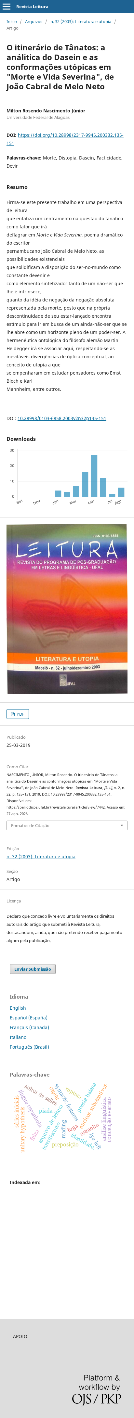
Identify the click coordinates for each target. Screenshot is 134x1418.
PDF (20, 714)
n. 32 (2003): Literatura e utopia (80, 21)
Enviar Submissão (32, 969)
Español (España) (28, 1018)
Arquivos (33, 21)
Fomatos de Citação (30, 825)
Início (12, 21)
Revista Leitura (32, 6)
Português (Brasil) (29, 1047)
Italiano (18, 1037)
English (18, 1008)
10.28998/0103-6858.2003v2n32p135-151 (62, 418)
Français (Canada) (29, 1027)
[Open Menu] (6, 6)
